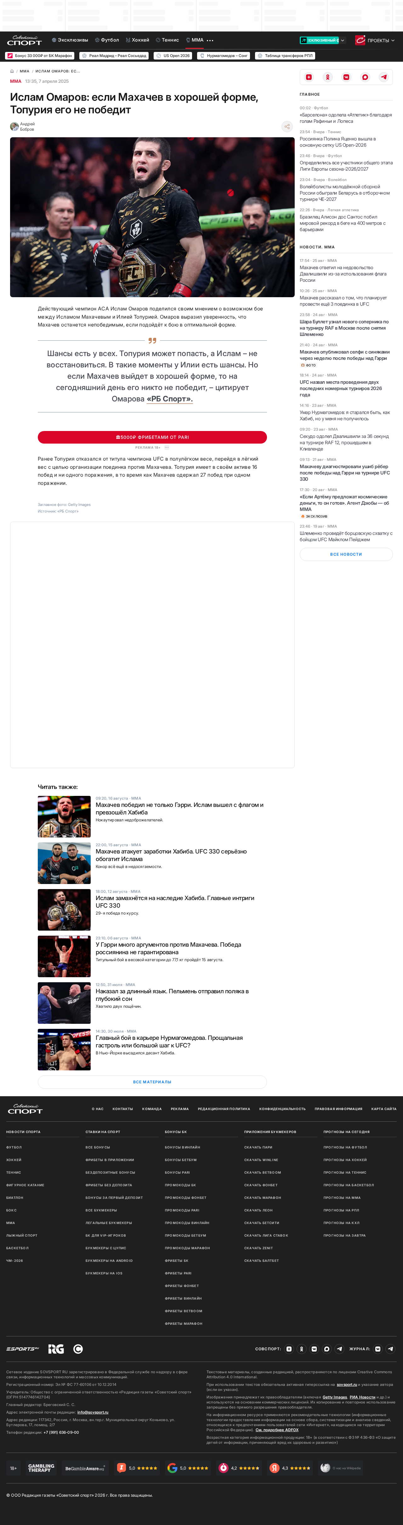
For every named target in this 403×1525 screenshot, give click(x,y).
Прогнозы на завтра (345, 1235)
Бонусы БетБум (181, 1160)
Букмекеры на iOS (104, 1273)
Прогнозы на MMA (342, 1197)
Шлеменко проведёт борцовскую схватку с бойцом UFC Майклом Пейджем (346, 536)
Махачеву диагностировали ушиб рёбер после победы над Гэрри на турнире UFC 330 (345, 472)
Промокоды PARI (182, 1210)
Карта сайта (384, 1109)
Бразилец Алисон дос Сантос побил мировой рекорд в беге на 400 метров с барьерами (342, 223)
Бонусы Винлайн (182, 1147)
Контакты (123, 1109)
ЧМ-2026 (14, 1260)
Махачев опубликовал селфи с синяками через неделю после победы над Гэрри (345, 355)
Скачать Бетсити (261, 1223)
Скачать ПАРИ (258, 1147)
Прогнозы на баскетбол (349, 1185)
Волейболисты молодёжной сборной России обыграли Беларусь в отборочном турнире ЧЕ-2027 (344, 193)
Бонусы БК (176, 1132)
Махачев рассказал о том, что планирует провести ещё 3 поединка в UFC (343, 301)
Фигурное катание (25, 1185)
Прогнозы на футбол (345, 1147)
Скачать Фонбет (261, 1185)
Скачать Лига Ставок (266, 1235)
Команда (152, 1109)
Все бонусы (98, 1147)
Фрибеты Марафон (183, 1323)
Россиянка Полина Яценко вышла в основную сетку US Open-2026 (338, 142)
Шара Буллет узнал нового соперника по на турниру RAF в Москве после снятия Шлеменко (344, 328)
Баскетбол (17, 1248)
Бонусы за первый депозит (114, 1197)
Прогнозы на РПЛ (341, 1210)
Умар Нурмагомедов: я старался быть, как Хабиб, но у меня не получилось (345, 415)
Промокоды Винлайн (187, 1223)
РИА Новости (362, 1397)
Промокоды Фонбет (186, 1197)
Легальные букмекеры (109, 1223)
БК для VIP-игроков (106, 1235)
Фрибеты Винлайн (183, 1298)
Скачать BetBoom (262, 1172)
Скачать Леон (258, 1210)
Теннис (13, 1172)
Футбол (14, 1147)
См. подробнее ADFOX (277, 1429)
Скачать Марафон (262, 1197)
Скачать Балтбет (261, 1260)
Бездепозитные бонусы (110, 1172)
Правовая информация (338, 1109)
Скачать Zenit (258, 1248)
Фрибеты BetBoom (183, 1311)
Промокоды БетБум (185, 1235)
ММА (15, 81)
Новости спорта (23, 1132)
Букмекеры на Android (109, 1260)
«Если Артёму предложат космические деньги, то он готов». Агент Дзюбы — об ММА (344, 503)
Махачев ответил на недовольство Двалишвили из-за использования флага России (343, 273)
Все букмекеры (101, 1210)
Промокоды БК (180, 1185)
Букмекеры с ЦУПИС (106, 1248)
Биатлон (14, 1197)
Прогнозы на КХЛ (342, 1223)
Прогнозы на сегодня (347, 1132)
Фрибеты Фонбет (182, 1286)
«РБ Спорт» (68, 511)
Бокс (11, 1210)
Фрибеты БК (177, 1260)
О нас (98, 1109)
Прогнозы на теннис (345, 1172)
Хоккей (13, 1160)
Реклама (180, 1109)
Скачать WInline (261, 1160)
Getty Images (335, 1397)
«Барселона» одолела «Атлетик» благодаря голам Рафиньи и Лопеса (346, 118)
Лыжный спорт (21, 1235)
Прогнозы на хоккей (345, 1160)
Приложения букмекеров (270, 1132)
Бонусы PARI (177, 1172)
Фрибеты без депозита (109, 1185)
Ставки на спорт (103, 1132)
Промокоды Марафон (187, 1248)
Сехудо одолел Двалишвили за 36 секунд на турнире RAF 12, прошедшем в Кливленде (344, 442)
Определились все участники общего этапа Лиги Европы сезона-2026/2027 (346, 166)
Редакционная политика (224, 1109)
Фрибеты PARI (178, 1273)
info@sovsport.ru (92, 1412)
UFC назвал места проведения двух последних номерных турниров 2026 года (341, 388)
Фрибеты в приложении (110, 1160)
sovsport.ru (347, 1384)
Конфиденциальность (282, 1109)
